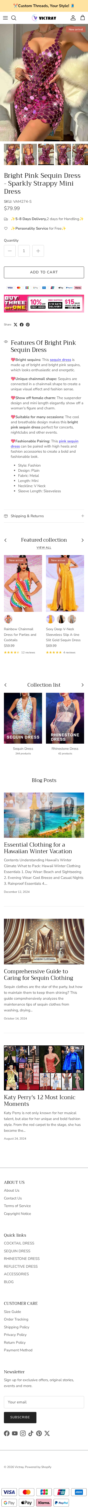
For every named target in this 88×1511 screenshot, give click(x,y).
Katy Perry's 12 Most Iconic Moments (39, 1101)
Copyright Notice (17, 1213)
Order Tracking (16, 1319)
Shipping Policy (16, 1327)
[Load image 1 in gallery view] (44, 82)
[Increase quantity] (38, 251)
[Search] (16, 17)
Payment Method (18, 1350)
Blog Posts (44, 780)
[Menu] (5, 17)
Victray (19, 1467)
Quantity (11, 240)
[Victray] (44, 17)
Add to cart (44, 272)
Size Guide (12, 1311)
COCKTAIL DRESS (19, 1243)
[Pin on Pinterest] (28, 324)
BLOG (9, 1281)
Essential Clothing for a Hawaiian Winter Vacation (38, 848)
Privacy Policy (15, 1334)
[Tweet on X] (15, 324)
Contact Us (13, 1198)
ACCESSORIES (16, 1274)
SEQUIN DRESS (17, 1251)
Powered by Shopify (38, 1467)
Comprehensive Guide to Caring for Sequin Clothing (38, 975)
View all (44, 547)
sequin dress (60, 359)
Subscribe (20, 1417)
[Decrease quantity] (10, 251)
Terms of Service (17, 1205)
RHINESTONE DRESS (22, 1258)
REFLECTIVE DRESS (21, 1266)
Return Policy (15, 1342)
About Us (11, 1190)
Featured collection (44, 540)
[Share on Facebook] (21, 324)
